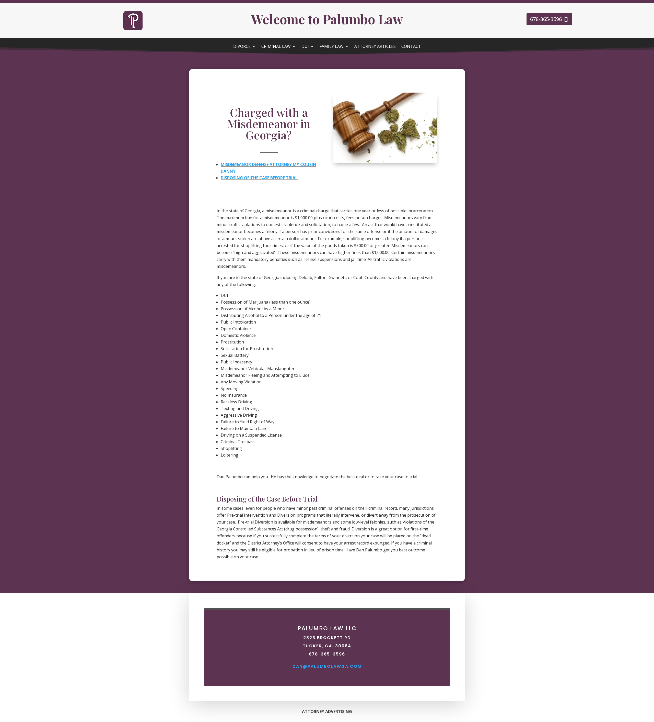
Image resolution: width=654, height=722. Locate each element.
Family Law (332, 47)
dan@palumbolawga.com (327, 666)
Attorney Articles (375, 47)
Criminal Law (276, 47)
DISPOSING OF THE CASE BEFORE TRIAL (259, 178)
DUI (305, 47)
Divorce (242, 47)
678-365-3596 (546, 19)
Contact (411, 47)
